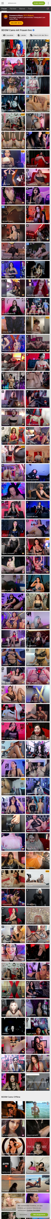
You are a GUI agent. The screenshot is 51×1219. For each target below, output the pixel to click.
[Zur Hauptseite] (15, 3)
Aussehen (9, 35)
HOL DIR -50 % (16, 23)
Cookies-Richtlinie (33, 1210)
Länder (23, 35)
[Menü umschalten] (2, 3)
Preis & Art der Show (41, 35)
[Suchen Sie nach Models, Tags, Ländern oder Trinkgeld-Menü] (47, 8)
